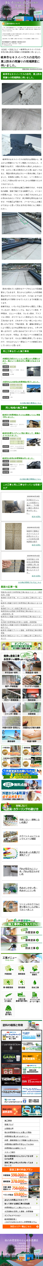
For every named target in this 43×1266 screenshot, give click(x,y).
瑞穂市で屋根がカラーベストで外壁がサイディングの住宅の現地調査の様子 (33, 536)
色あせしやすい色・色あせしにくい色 (28, 889)
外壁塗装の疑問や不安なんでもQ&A (19, 1144)
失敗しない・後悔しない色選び (29, 821)
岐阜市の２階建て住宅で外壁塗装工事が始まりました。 (21, 618)
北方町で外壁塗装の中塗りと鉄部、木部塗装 (19, 622)
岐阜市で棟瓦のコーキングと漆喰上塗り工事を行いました (21, 637)
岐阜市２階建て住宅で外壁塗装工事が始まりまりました (21, 604)
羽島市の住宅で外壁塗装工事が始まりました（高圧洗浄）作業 (21, 593)
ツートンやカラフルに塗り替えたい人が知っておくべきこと (29, 907)
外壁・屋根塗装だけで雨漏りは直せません (22, 1140)
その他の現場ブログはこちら (29, 582)
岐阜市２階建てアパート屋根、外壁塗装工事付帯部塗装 (21, 631)
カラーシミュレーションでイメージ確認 (29, 837)
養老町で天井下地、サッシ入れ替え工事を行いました (21, 599)
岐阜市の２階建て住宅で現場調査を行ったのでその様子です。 (21, 626)
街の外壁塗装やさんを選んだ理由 (18, 1132)
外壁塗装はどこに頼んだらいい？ (18, 1208)
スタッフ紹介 (10, 1152)
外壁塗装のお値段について (15, 1148)
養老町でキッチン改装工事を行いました (17, 609)
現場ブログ (13, 49)
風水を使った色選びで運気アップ (29, 853)
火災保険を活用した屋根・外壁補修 (19, 1211)
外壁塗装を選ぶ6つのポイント (17, 1136)
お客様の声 (9, 1128)
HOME (4, 49)
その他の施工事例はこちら (30, 403)
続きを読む (36, 517)
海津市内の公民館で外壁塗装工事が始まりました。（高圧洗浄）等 (21, 612)
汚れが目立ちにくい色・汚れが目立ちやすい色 (29, 871)
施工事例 (8, 1121)
